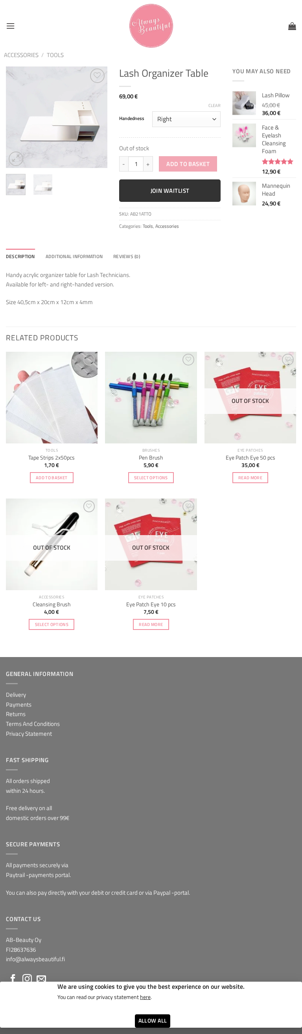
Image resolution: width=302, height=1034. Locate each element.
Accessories (21, 54)
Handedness (131, 118)
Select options (151, 477)
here (145, 997)
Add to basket (188, 163)
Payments (18, 704)
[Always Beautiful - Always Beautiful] (151, 26)
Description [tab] (20, 256)
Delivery (16, 694)
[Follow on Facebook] (13, 979)
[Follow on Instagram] (27, 979)
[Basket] (292, 26)
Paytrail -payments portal (38, 874)
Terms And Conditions (33, 723)
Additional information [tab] (74, 256)
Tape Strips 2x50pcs (51, 457)
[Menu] (10, 26)
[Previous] (18, 117)
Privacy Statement (29, 733)
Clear (214, 105)
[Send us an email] (41, 979)
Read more (250, 477)
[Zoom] (16, 158)
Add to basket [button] (51, 477)
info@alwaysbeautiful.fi (35, 959)
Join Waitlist (170, 190)
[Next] (95, 117)
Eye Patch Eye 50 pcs (250, 457)
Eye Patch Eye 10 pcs (151, 604)
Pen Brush (151, 457)
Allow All (152, 1021)
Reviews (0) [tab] (126, 256)
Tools (55, 54)
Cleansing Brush (52, 604)
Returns (16, 713)
